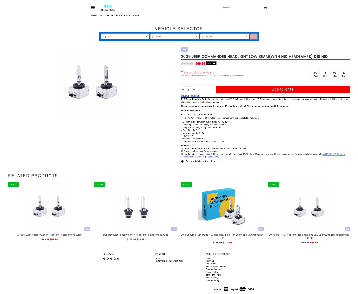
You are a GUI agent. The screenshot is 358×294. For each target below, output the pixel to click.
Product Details (190, 95)
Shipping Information (215, 269)
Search (209, 258)
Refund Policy (212, 277)
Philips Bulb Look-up (211, 156)
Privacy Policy (212, 272)
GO (253, 36)
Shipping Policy (212, 280)
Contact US (211, 263)
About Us (210, 260)
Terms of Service (213, 274)
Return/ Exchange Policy (217, 266)
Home (94, 15)
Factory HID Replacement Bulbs (119, 15)
